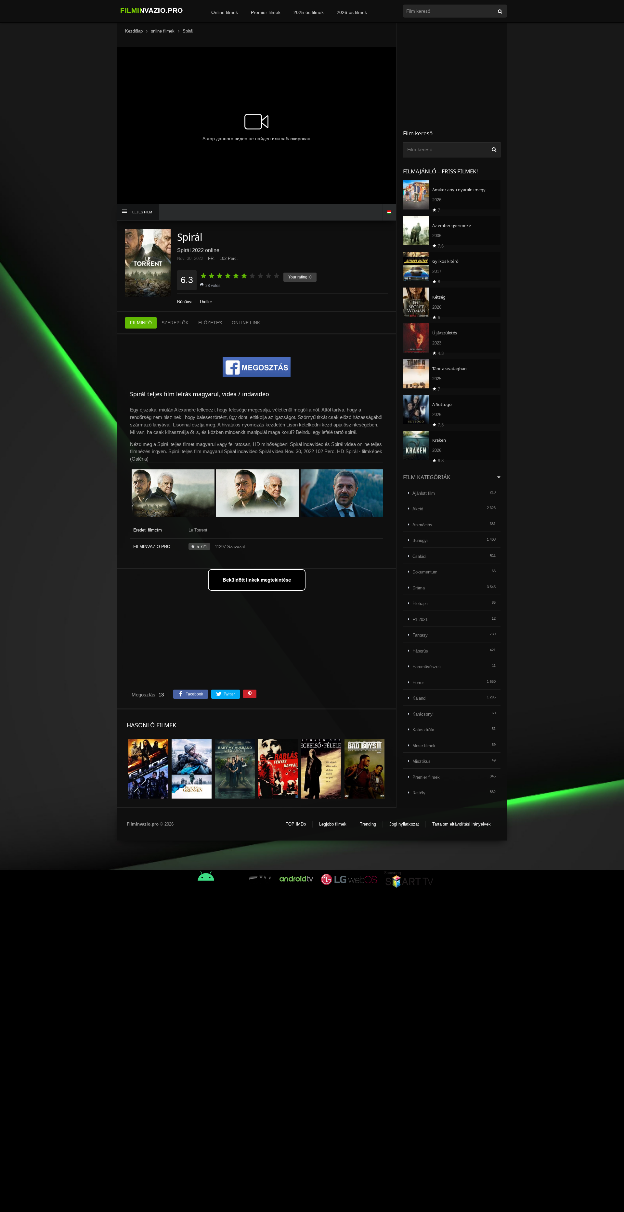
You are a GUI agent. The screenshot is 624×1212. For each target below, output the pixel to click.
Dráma (418, 588)
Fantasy (420, 635)
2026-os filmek (352, 12)
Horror (418, 682)
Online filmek (224, 12)
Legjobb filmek (332, 824)
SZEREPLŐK (175, 322)
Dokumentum (424, 572)
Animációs (422, 524)
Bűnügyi (184, 301)
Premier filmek (265, 12)
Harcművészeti (426, 666)
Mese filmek (424, 745)
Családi (419, 556)
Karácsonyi (423, 714)
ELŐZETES (210, 322)
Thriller (205, 301)
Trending (368, 824)
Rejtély (418, 792)
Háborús (420, 651)
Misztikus (421, 761)
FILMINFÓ (141, 322)
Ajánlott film (423, 493)
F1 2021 (420, 619)
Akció (417, 508)
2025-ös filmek (308, 12)
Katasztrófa (423, 729)
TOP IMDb (296, 824)
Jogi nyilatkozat (404, 824)
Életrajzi (420, 603)
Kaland (418, 698)
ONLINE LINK (246, 322)
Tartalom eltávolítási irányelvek (461, 824)
